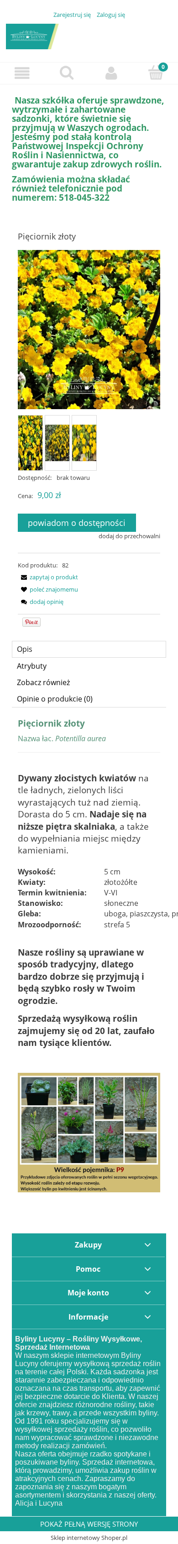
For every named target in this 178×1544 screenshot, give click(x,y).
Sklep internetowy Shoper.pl (89, 1538)
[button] (22, 73)
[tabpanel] (89, 955)
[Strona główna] (89, 35)
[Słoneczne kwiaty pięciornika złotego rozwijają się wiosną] (84, 443)
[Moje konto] (111, 73)
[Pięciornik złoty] (30, 443)
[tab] (89, 649)
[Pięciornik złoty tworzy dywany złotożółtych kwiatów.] (57, 443)
